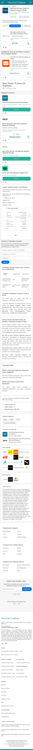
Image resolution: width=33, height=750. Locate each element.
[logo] (16, 2)
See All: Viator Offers (15, 436)
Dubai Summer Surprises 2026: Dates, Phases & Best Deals (15, 730)
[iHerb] (21, 457)
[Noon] (10, 452)
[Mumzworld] (5, 467)
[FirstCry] (26, 457)
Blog (2, 702)
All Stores (3, 695)
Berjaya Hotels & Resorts (23, 565)
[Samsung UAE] (10, 467)
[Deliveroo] (5, 462)
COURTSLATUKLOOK (17, 73)
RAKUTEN (15, 137)
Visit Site (13, 17)
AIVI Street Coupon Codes (8, 673)
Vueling (19, 551)
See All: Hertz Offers (15, 442)
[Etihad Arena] (10, 479)
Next (30, 215)
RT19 (15, 43)
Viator (24, 305)
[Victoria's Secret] (10, 457)
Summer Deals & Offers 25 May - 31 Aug (12, 651)
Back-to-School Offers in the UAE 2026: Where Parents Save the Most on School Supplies (15, 725)
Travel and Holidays (9, 423)
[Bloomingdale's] (10, 462)
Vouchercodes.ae (9, 489)
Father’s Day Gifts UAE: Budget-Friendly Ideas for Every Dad (15, 735)
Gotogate (19, 554)
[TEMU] (15, 452)
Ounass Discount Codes (7, 666)
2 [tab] (17, 235)
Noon (29, 311)
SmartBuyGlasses (21, 567)
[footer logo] (16, 618)
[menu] (3, 2)
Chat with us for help (21, 676)
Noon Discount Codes (7, 669)
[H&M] (5, 457)
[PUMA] (26, 462)
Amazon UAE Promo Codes (8, 676)
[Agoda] (21, 452)
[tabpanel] (16, 212)
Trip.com (5, 537)
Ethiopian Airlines (21, 537)
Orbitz (12, 305)
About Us (3, 684)
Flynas (19, 531)
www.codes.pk (5, 716)
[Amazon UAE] (5, 452)
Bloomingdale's (20, 311)
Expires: (12, 38)
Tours (18, 419)
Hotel (11, 419)
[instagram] (6, 643)
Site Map (3, 691)
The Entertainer (22, 313)
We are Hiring (19, 669)
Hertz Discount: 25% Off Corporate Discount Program (14, 124)
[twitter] (2, 643)
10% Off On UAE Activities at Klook (20, 57)
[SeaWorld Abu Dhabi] (15, 479)
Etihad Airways (6, 531)
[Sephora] (26, 452)
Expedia (17, 305)
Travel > (9, 6)
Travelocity (5, 307)
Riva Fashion (6, 565)
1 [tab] (15, 235)
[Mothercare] (15, 467)
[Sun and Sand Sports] (15, 457)
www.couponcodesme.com (8, 713)
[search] (30, 2)
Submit (5, 262)
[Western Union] (5, 479)
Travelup (19, 534)
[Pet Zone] (21, 467)
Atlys (4, 554)
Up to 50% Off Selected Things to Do (15, 173)
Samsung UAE (7, 311)
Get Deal (16, 109)
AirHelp (19, 548)
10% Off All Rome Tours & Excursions (15, 102)
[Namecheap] (26, 467)
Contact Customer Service (23, 662)
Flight (5, 419)
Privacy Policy (16, 594)
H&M (18, 570)
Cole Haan (5, 570)
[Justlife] (15, 462)
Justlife (12, 313)
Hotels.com (5, 313)
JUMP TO (5, 26)
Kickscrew (5, 567)
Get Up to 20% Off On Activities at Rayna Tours (19, 33)
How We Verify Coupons (7, 706)
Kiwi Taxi (16, 307)
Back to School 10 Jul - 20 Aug (9, 654)
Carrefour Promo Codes (7, 662)
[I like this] (27, 47)
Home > (4, 6)
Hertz (29, 305)
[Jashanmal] (21, 462)
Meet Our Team (5, 688)
